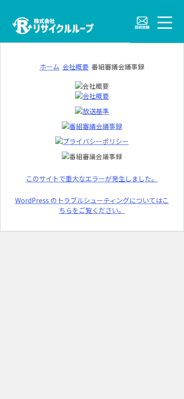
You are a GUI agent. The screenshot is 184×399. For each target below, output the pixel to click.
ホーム (49, 66)
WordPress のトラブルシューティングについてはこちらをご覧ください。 (92, 205)
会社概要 (75, 66)
